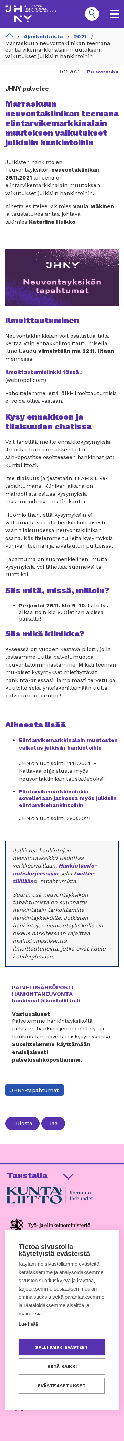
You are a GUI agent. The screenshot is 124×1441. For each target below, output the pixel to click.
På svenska (103, 71)
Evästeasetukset (62, 1385)
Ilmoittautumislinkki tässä (44, 372)
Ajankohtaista (43, 36)
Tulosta (22, 1123)
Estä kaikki (62, 1366)
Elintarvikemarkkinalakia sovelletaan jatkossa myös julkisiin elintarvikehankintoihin (68, 798)
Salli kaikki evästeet (61, 1347)
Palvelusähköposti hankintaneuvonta (43, 990)
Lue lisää (28, 1324)
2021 (80, 36)
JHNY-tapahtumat (34, 1090)
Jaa (53, 1123)
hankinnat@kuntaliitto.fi (46, 1000)
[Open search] (92, 14)
